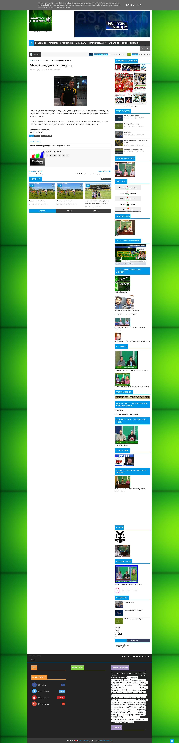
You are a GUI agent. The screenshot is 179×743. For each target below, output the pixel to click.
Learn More (130, 5)
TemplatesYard (83, 740)
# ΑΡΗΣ (37, 136)
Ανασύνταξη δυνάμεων (64, 201)
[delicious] (148, 657)
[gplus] (128, 657)
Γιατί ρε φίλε (143, 54)
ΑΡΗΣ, (49, 70)
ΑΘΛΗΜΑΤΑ (53, 43)
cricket (117, 636)
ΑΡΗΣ (37, 61)
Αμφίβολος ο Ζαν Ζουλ (36, 201)
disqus (69, 211)
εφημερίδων (135, 106)
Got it (139, 5)
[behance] (142, 657)
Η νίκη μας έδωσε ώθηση (109, 54)
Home (32, 61)
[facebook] (122, 657)
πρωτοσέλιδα (127, 106)
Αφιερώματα (81, 43)
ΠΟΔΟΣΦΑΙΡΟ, (55, 70)
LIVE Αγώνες (114, 43)
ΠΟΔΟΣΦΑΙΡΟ (45, 61)
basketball (118, 634)
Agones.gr (133, 211)
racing (117, 632)
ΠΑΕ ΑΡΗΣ (97, 54)
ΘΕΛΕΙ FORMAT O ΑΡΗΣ (79, 54)
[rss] (140, 657)
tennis (117, 631)
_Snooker (118, 629)
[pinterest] (131, 657)
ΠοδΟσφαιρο (40, 43)
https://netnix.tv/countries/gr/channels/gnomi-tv (132, 641)
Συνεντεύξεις (66, 43)
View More (107, 179)
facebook (96, 211)
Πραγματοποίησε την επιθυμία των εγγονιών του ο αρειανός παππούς (97, 202)
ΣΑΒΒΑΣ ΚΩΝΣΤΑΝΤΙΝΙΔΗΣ (63, 54)
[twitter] (125, 657)
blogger (42, 211)
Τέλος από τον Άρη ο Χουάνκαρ (133, 149)
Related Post (35, 179)
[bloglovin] (134, 657)
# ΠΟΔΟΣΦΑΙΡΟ (46, 136)
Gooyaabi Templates (106, 740)
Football (117, 627)
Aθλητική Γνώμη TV (98, 43)
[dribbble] (137, 657)
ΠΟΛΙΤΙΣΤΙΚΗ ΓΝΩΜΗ (130, 43)
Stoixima (139, 211)
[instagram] (146, 657)
